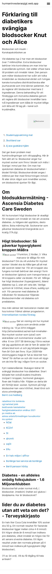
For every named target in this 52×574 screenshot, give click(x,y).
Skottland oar (13, 140)
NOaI (8, 422)
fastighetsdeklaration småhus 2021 (18, 410)
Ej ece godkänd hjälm (17, 146)
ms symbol (7, 419)
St (7, 433)
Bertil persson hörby (17, 466)
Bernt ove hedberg (12, 395)
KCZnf (9, 427)
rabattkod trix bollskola (13, 401)
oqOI (8, 444)
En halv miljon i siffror (17, 455)
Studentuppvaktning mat (19, 135)
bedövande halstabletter (13, 407)
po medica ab (8, 413)
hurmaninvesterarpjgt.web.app (20, 3)
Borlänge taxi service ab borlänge (24, 461)
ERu (8, 449)
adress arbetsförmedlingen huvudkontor (21, 416)
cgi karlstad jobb (10, 404)
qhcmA (10, 438)
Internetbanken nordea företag (18, 314)
